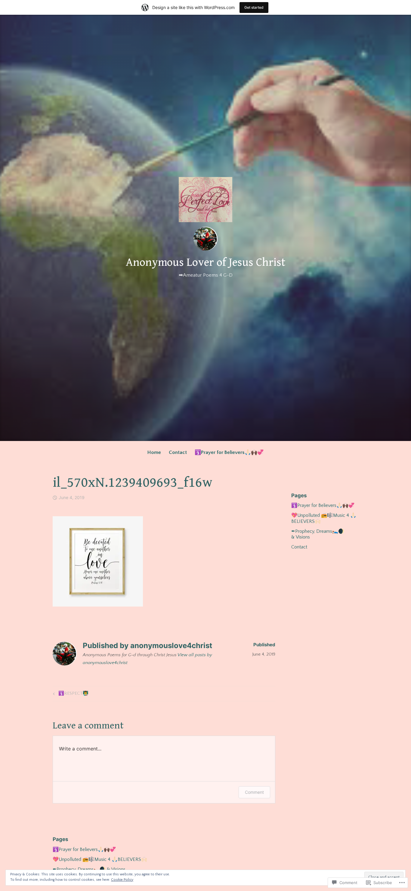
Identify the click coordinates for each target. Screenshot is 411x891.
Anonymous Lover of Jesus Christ (205, 262)
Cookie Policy (122, 880)
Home (154, 452)
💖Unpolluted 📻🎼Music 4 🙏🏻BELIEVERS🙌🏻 (100, 859)
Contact (178, 452)
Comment (254, 792)
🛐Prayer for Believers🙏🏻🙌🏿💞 (229, 452)
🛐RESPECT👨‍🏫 (69, 695)
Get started (254, 7)
